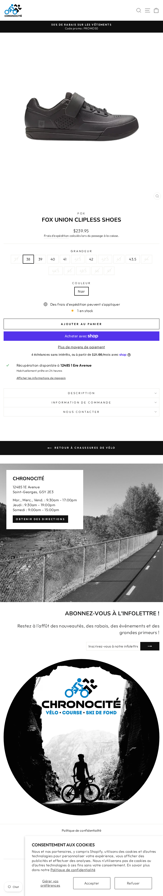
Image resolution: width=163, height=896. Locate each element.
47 (109, 271)
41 (65, 259)
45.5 (83, 271)
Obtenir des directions (40, 519)
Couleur (81, 283)
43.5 (132, 259)
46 (97, 271)
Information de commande (81, 402)
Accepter (91, 883)
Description (81, 393)
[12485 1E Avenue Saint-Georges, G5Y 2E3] (81, 533)
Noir (81, 291)
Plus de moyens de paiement (81, 347)
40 (53, 259)
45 (69, 271)
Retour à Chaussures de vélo (84, 447)
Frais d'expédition (56, 236)
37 (16, 259)
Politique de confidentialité (73, 869)
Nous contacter (81, 411)
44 (146, 259)
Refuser (133, 883)
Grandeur (82, 251)
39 (40, 259)
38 (28, 259)
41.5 (77, 259)
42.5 (105, 259)
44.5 (55, 271)
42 (91, 259)
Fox (81, 213)
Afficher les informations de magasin (41, 378)
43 (119, 259)
